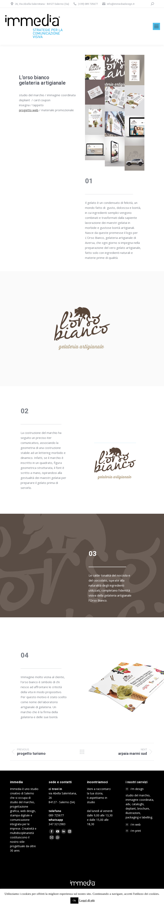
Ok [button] (74, 900)
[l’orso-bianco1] (95, 67)
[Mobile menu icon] (156, 26)
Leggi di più (87, 900)
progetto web (28, 110)
